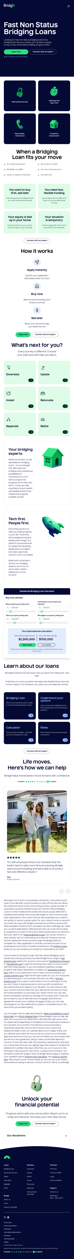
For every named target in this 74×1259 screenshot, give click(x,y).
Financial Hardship (9, 1238)
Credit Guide (7, 1229)
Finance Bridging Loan (34, 935)
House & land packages (32, 1193)
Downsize (30, 1169)
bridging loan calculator (36, 1057)
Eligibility (7, 1184)
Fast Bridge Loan (15, 964)
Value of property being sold (17, 615)
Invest (29, 1180)
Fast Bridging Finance (59, 961)
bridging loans (60, 946)
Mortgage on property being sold (51, 615)
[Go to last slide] (61, 891)
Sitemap (6, 1242)
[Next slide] (68, 891)
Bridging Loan (9, 1169)
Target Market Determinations (12, 1232)
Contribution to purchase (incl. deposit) (49, 603)
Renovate (30, 1184)
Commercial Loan (10, 1173)
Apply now (16, 52)
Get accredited (55, 1180)
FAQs (6, 1188)
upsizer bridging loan (14, 976)
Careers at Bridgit (10, 1207)
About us (7, 1199)
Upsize (29, 1173)
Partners (53, 1169)
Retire (29, 1176)
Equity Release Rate (28, 1017)
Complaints (7, 1235)
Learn (6, 1203)
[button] (68, 6)
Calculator (7, 1180)
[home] (9, 6)
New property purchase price (17, 604)
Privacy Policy (8, 1222)
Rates (6, 1176)
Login (52, 1176)
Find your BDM (55, 1173)
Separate (30, 1188)
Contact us (54, 1192)
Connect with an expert (43, 52)
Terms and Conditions (10, 1225)
